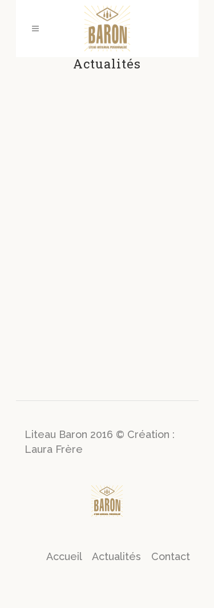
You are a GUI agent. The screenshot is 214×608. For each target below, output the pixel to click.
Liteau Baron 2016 (69, 434)
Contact (170, 556)
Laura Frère (54, 449)
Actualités (116, 556)
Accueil (64, 556)
